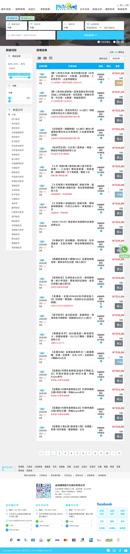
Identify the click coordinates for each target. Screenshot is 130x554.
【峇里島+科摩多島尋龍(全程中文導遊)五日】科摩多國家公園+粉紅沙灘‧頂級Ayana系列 (72, 373)
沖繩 (100, 466)
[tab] (39, 58)
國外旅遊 (9, 9)
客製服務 (45, 9)
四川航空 (16, 119)
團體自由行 (28, 18)
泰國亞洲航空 (18, 181)
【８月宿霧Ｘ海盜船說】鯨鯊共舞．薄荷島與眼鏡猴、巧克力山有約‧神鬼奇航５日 (72, 206)
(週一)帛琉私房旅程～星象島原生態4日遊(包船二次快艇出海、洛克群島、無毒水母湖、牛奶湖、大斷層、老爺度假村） (72, 94)
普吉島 (21, 470)
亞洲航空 (16, 141)
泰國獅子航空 (18, 229)
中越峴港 (38, 466)
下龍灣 (29, 466)
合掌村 (84, 466)
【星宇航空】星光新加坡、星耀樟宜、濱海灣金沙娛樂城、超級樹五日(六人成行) (72, 316)
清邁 (118, 466)
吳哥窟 (21, 466)
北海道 (76, 466)
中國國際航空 (18, 163)
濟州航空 (16, 123)
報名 (119, 195)
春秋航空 (16, 128)
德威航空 (16, 234)
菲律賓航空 (17, 225)
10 (107, 453)
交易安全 (68, 475)
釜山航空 (16, 159)
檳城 (112, 466)
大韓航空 (16, 198)
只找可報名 (105, 41)
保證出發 (120, 41)
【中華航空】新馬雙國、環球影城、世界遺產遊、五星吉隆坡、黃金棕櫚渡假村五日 (72, 243)
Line (11, 525)
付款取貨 (43, 475)
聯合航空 (16, 238)
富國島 (47, 466)
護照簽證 (110, 9)
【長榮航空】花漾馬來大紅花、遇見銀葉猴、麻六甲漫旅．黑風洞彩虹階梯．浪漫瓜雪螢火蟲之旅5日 (72, 280)
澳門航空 (16, 216)
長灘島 (62, 466)
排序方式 (103, 58)
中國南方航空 (18, 176)
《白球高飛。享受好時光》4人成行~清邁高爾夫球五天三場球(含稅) (72, 112)
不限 (14, 114)
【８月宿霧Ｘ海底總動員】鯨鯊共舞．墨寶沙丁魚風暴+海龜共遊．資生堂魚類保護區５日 (72, 187)
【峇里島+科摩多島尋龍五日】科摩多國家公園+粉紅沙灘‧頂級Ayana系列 (72, 391)
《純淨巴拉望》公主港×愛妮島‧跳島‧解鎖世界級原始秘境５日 (72, 149)
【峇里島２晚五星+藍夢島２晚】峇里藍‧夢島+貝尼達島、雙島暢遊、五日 (72, 428)
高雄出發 (97, 9)
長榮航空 (16, 154)
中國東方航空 (18, 212)
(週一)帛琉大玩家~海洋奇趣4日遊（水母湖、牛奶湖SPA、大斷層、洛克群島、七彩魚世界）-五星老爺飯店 (72, 75)
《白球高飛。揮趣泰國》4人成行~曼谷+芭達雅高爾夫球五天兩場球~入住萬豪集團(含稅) (72, 131)
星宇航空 (16, 194)
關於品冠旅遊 (30, 475)
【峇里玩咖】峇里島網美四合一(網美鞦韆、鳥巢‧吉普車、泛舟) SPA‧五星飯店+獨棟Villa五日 (72, 354)
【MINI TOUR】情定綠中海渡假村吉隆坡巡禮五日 (72, 223)
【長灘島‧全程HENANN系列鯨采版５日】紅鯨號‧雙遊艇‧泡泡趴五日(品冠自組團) (72, 299)
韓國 (106, 466)
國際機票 (20, 9)
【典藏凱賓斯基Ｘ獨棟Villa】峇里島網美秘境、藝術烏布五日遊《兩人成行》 (72, 260)
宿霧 (69, 466)
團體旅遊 (13, 18)
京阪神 (92, 466)
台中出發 (84, 9)
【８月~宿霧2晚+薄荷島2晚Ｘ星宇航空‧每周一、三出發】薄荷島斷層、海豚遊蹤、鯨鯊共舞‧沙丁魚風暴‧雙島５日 (72, 168)
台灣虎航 (16, 190)
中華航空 (16, 167)
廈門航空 (16, 207)
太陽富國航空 (18, 132)
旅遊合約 (79, 475)
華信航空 (16, 136)
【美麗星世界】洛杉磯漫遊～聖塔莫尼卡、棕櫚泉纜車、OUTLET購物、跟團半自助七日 (72, 336)
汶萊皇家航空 (18, 150)
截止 (119, 101)
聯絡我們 (122, 9)
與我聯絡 (102, 475)
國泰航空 (16, 172)
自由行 (31, 9)
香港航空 (16, 185)
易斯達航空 (17, 247)
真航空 (15, 203)
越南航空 (16, 243)
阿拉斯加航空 (18, 145)
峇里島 (29, 470)
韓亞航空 (16, 221)
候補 (119, 83)
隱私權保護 (55, 475)
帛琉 (55, 466)
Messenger (14, 529)
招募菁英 (91, 475)
